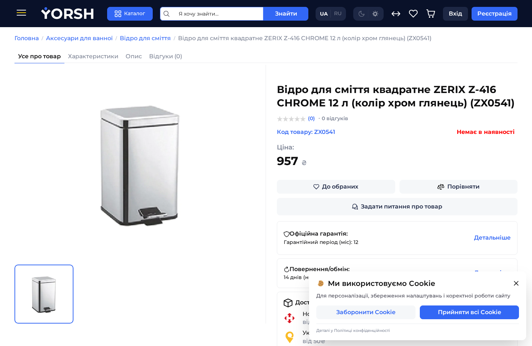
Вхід (455, 13)
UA (324, 13)
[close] (516, 283)
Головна (26, 38)
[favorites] (413, 13)
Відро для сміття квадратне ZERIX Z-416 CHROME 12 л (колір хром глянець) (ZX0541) (304, 38)
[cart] (431, 13)
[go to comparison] (396, 13)
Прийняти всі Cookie (469, 312)
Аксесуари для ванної (79, 38)
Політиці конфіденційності (362, 330)
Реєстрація (494, 13)
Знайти (286, 13)
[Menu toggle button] (21, 13)
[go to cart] (431, 13)
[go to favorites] (413, 13)
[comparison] (396, 13)
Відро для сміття (145, 38)
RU (338, 13)
